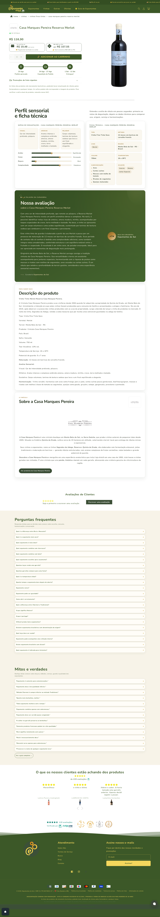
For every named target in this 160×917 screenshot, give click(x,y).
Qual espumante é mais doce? (26, 543)
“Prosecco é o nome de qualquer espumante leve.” (34, 749)
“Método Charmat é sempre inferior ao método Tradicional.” (37, 692)
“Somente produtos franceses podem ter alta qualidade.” (36, 726)
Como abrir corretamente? (25, 599)
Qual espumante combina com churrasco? (31, 548)
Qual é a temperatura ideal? (26, 576)
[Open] (5, 911)
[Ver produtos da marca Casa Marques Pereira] (13, 27)
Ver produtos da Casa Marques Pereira (35, 471)
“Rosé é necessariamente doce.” (27, 737)
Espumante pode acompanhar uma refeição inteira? (34, 639)
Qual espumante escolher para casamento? (31, 560)
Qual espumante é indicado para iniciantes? (31, 650)
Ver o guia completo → (24, 755)
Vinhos (24, 16)
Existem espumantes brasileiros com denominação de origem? (38, 627)
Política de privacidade (78, 891)
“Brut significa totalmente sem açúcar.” (30, 732)
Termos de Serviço (65, 852)
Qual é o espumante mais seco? (27, 537)
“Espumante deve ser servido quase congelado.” (33, 715)
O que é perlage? (22, 616)
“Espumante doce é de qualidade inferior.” (31, 687)
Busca (60, 856)
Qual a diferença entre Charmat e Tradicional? (32, 605)
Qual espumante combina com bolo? (29, 554)
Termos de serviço (109, 891)
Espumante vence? (22, 588)
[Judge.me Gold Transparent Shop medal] (80, 824)
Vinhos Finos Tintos (37, 16)
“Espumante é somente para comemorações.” (32, 681)
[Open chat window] (154, 903)
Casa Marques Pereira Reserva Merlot (63, 16)
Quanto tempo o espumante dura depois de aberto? (34, 582)
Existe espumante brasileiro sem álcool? (30, 644)
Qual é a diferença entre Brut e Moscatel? (31, 531)
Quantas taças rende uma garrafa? (28, 565)
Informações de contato (136, 891)
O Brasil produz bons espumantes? (28, 622)
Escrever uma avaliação (99, 502)
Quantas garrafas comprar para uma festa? (31, 571)
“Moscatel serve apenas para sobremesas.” (31, 743)
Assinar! (128, 863)
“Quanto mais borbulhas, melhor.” (28, 698)
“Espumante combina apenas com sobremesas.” (33, 709)
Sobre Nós (62, 848)
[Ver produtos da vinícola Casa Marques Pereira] (134, 402)
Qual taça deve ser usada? (25, 633)
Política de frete (122, 891)
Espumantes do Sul (28, 891)
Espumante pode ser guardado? (27, 593)
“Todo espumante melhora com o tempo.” (30, 704)
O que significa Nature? (24, 610)
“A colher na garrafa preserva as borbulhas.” (32, 720)
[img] (80, 776)
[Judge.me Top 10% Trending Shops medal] (108, 824)
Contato (61, 863)
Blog (59, 860)
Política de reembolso (94, 891)
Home (16, 16)
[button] (34, 8)
